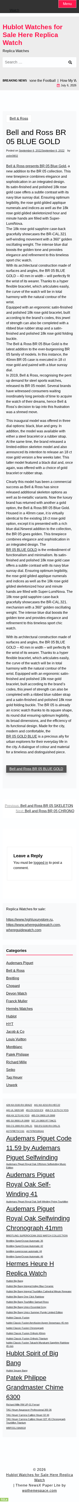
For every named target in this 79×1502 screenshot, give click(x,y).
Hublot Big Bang (14, 1281)
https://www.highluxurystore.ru (29, 919)
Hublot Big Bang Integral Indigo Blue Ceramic (30, 1286)
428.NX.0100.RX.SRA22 (19, 1105)
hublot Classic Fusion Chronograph (25, 1328)
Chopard (13, 986)
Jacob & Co (15, 1031)
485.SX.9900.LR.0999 (17, 1120)
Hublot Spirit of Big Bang (32, 1358)
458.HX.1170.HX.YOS (17, 1115)
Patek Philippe (17, 1054)
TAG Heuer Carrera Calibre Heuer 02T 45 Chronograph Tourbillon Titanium (35, 1421)
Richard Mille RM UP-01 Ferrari (23, 1404)
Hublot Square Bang (16, 1370)
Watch (14, 10)
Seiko (10, 1070)
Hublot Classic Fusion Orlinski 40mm (25, 1333)
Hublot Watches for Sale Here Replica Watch (33, 34)
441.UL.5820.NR (15, 1110)
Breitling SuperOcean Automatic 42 (24, 1246)
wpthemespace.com (39, 1490)
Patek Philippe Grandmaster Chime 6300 (34, 1387)
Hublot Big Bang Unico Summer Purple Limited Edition (34, 1312)
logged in (41, 862)
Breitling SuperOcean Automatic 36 (24, 1240)
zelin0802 (12, 156)
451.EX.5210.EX (34, 1110)
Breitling (12, 978)
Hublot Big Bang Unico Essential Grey (26, 1307)
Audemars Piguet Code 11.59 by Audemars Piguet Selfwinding (39, 1148)
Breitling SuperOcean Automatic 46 (24, 1256)
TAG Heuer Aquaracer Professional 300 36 (29, 1409)
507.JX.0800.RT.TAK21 (43, 1120)
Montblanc (14, 1047)
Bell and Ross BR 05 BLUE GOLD (36, 769)
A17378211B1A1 (35, 1131)
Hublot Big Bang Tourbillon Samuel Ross (27, 1302)
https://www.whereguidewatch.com (33, 925)
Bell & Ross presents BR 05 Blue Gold (36, 166)
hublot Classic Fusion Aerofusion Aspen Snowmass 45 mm (37, 1322)
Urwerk (11, 1085)
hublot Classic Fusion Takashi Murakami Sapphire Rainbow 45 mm (37, 1344)
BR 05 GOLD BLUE (21, 736)
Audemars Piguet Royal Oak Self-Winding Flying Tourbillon (37, 1201)
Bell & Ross (19, 118)
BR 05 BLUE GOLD (21, 550)
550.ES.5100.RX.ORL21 (47, 1126)
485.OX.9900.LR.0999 (43, 1115)
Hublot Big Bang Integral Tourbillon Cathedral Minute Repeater (39, 1291)
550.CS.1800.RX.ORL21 (19, 1126)
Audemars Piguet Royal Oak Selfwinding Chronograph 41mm (38, 1218)
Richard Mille (16, 1062)
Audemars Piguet (19, 963)
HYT (9, 1024)
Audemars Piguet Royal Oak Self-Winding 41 (30, 1184)
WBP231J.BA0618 (16, 1428)
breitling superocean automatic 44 (24, 1251)
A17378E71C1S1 (15, 1131)
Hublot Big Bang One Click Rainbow (25, 1296)
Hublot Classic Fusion (17, 1317)
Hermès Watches (19, 1009)
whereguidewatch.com (23, 930)
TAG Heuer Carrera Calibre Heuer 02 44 (27, 1415)
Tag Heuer (14, 1077)
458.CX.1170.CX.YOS (56, 1110)
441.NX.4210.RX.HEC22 (47, 1105)
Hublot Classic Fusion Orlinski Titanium (27, 1338)
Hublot (11, 1016)
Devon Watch (16, 993)
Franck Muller (16, 1001)
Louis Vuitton (16, 1039)
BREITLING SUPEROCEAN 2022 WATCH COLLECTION (37, 1235)
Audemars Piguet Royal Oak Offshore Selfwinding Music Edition (36, 1166)
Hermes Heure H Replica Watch (30, 1268)
